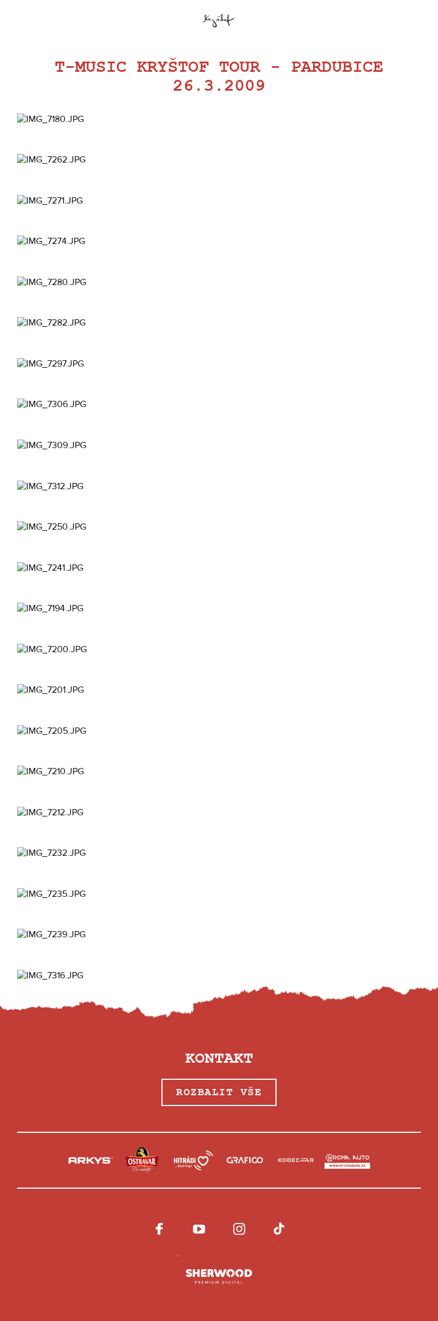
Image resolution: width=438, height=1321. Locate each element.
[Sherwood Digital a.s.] (219, 1277)
